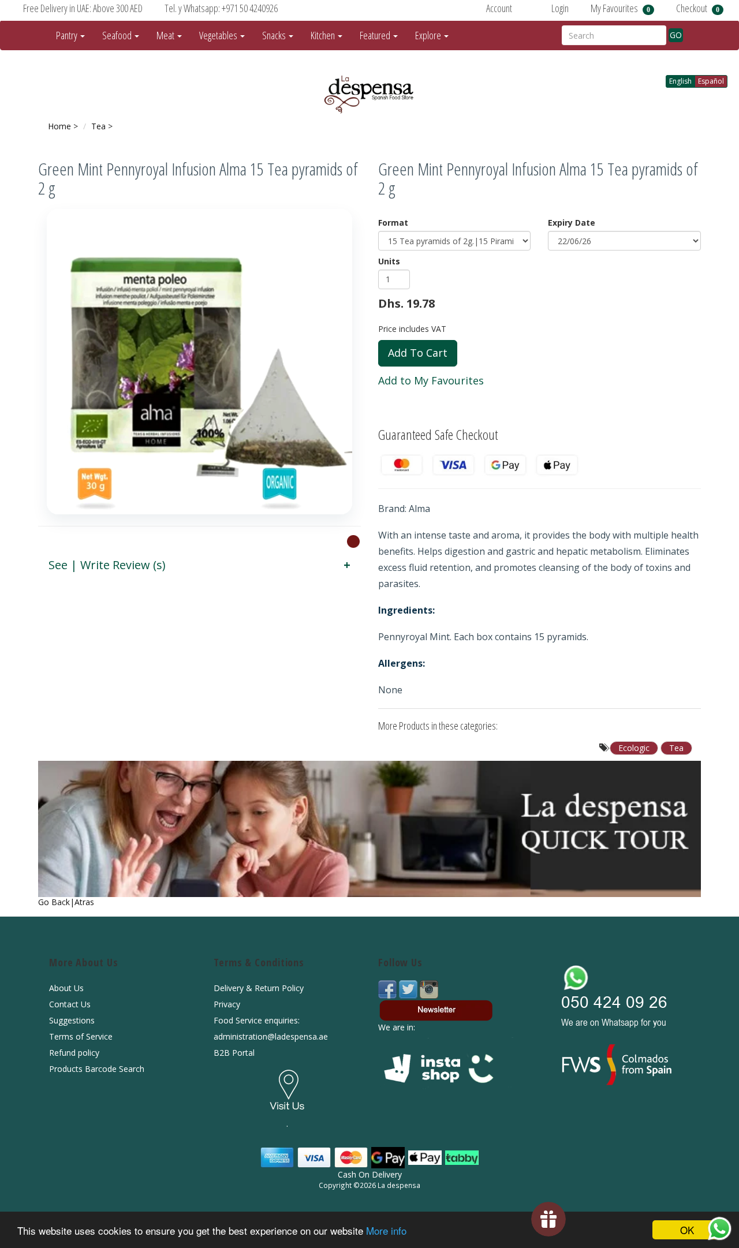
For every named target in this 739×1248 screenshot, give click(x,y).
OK (687, 1230)
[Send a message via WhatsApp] (719, 1228)
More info (386, 1230)
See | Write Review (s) (107, 565)
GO (676, 34)
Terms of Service (81, 1036)
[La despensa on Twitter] (409, 988)
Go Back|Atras (66, 901)
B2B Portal (234, 1052)
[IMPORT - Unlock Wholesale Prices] (353, 541)
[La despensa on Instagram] (429, 988)
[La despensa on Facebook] (388, 988)
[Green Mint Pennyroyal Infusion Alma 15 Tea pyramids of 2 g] (199, 361)
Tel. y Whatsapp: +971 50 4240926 (221, 8)
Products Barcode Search (96, 1068)
